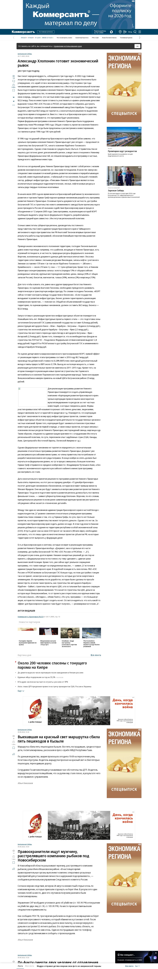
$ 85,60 (23, 38)
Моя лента (29, 966)
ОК (137, 46)
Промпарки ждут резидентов (122, 151)
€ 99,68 (30, 38)
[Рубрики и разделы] (139, 32)
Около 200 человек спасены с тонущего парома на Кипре (52, 665)
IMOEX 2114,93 (47, 38)
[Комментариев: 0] (13, 81)
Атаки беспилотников (109, 38)
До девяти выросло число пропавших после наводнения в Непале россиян (50, 672)
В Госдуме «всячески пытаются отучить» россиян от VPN (43, 681)
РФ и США (95, 38)
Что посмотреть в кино (64, 38)
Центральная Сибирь (25, 54)
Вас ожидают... (127, 954)
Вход (130, 32)
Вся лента (96, 655)
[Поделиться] (13, 97)
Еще (20, 690)
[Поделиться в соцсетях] (13, 754)
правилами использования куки (68, 46)
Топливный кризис (126, 38)
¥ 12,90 (37, 38)
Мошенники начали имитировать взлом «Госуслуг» (48, 643)
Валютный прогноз (82, 38)
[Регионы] (120, 32)
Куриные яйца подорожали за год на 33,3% (40, 677)
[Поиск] (135, 32)
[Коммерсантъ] (23, 31)
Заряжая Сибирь (116, 190)
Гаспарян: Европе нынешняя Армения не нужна (28, 643)
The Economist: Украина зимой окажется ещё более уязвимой (91, 644)
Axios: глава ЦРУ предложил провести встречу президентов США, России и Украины (54, 686)
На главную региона (46, 32)
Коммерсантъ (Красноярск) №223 (30, 616)
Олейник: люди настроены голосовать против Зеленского (69, 644)
